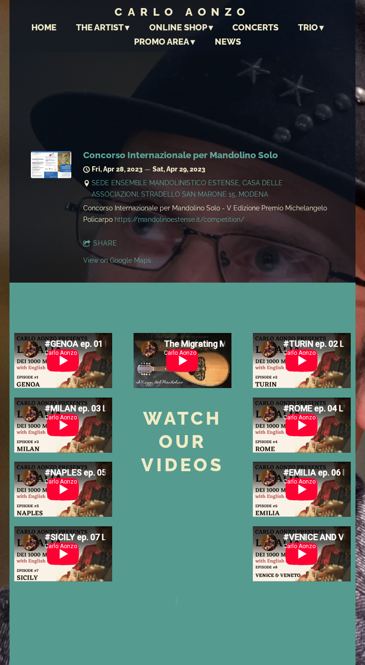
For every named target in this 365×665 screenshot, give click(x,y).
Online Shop (178, 27)
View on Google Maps (117, 260)
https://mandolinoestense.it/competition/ (179, 219)
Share (105, 243)
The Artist (100, 27)
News (228, 42)
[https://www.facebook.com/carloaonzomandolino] (177, 603)
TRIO (308, 27)
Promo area (161, 42)
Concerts (255, 27)
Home (44, 27)
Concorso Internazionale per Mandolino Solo (180, 155)
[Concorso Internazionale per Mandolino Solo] (51, 176)
